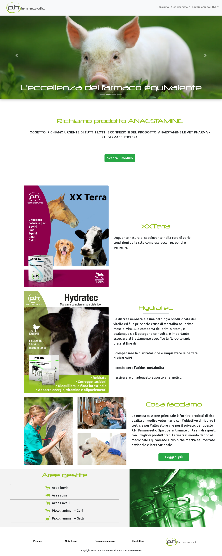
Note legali (71, 541)
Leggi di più (174, 457)
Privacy (37, 541)
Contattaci (138, 541)
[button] (16, 55)
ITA (214, 7)
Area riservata (179, 7)
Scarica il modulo (120, 158)
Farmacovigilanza (105, 541)
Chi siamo (163, 7)
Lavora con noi (201, 7)
